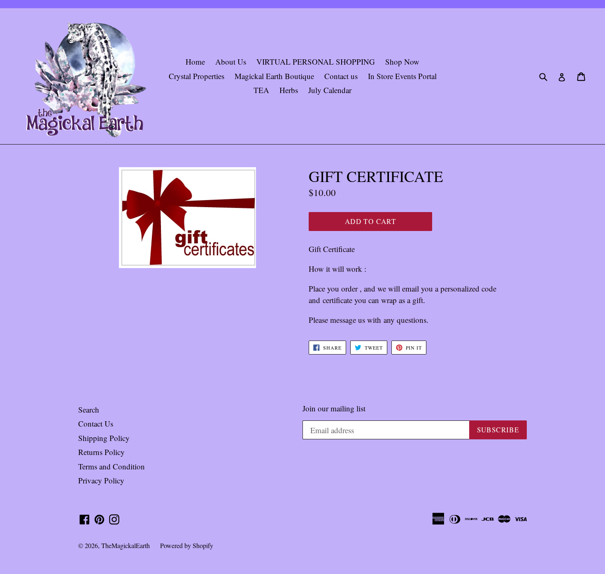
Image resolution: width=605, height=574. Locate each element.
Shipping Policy (104, 438)
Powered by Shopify (186, 545)
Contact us (341, 76)
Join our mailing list (333, 408)
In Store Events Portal (402, 76)
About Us (230, 61)
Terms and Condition (111, 466)
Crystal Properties (196, 76)
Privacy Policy (101, 480)
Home (195, 61)
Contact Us (95, 423)
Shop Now (402, 61)
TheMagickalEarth (125, 545)
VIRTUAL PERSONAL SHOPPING (315, 61)
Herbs (288, 90)
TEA (261, 90)
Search (88, 409)
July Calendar (329, 90)
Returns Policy (101, 452)
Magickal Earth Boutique (274, 76)
